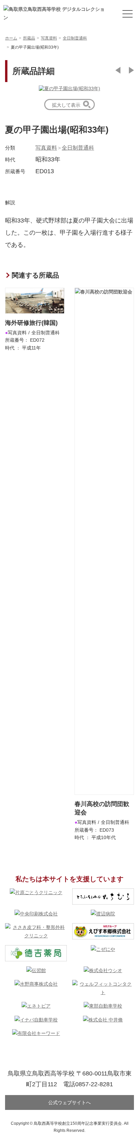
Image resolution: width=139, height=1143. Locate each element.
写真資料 (46, 148)
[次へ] (131, 70)
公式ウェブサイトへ (69, 1102)
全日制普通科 (78, 148)
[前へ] (117, 70)
